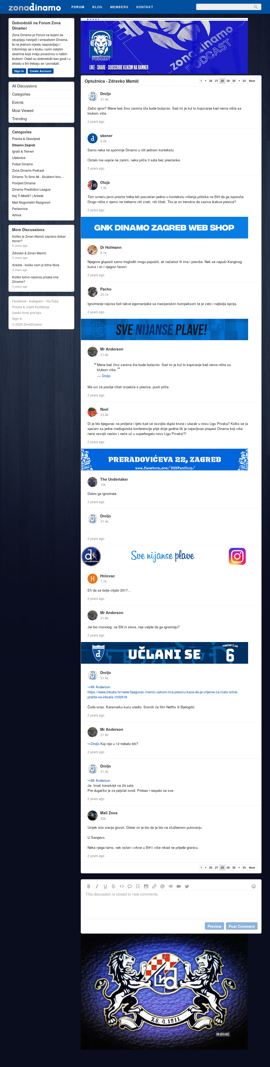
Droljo (105, 93)
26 (210, 81)
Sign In (19, 71)
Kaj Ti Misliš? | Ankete (28, 195)
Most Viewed (22, 110)
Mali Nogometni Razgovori (31, 202)
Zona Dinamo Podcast (28, 170)
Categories (21, 94)
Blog (97, 6)
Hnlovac (107, 575)
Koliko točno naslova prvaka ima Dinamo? (35, 279)
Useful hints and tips (26, 312)
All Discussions (24, 85)
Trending (19, 118)
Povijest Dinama (24, 183)
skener (106, 135)
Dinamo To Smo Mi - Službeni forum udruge (38, 176)
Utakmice (19, 157)
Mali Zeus (109, 812)
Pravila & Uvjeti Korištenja (30, 307)
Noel (104, 409)
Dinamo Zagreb (23, 145)
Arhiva (16, 215)
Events (17, 102)
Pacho (106, 289)
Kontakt (144, 6)
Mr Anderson (111, 349)
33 (244, 81)
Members (119, 6)
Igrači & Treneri (23, 151)
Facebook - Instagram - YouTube (35, 301)
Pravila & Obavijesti (26, 138)
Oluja (105, 182)
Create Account (40, 71)
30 (233, 81)
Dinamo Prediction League (31, 189)
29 (228, 81)
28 (222, 81)
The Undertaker (114, 479)
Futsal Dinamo (22, 164)
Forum (77, 6)
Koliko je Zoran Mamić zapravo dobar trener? (39, 238)
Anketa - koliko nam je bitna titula (35, 265)
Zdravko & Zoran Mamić (29, 253)
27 (216, 81)
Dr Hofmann (111, 247)
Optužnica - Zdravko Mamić (112, 81)
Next (252, 81)
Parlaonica (20, 208)
